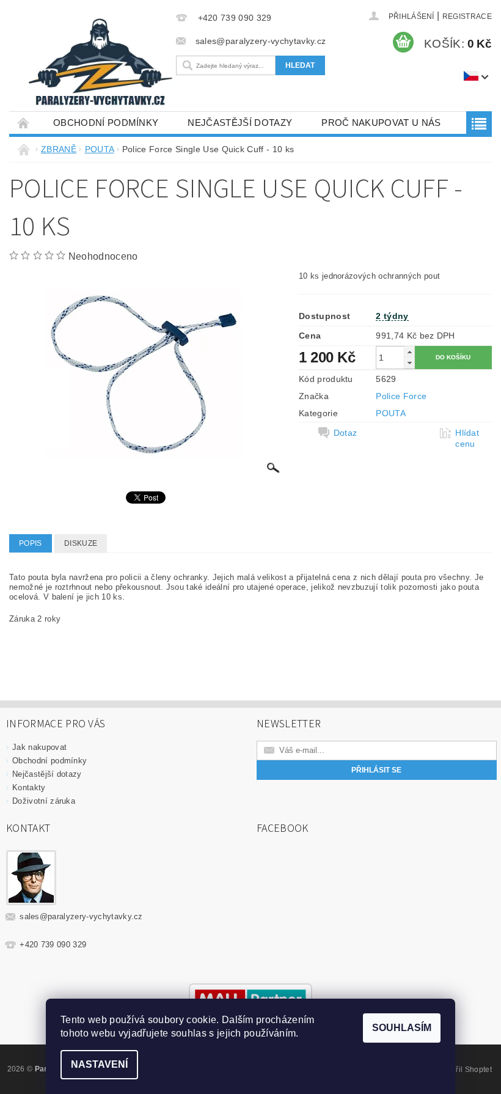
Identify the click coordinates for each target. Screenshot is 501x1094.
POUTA (391, 413)
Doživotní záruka (43, 801)
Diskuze (80, 543)
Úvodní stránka (23, 122)
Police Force (401, 396)
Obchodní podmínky (105, 122)
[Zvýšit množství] (409, 352)
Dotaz (345, 433)
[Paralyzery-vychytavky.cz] (99, 64)
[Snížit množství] (409, 363)
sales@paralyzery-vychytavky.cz (81, 916)
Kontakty (29, 787)
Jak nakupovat (39, 747)
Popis (30, 543)
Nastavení (99, 1064)
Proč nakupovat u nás (381, 122)
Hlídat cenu (467, 438)
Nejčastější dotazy (240, 122)
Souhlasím (401, 1027)
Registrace (467, 16)
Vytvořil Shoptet (464, 1069)
